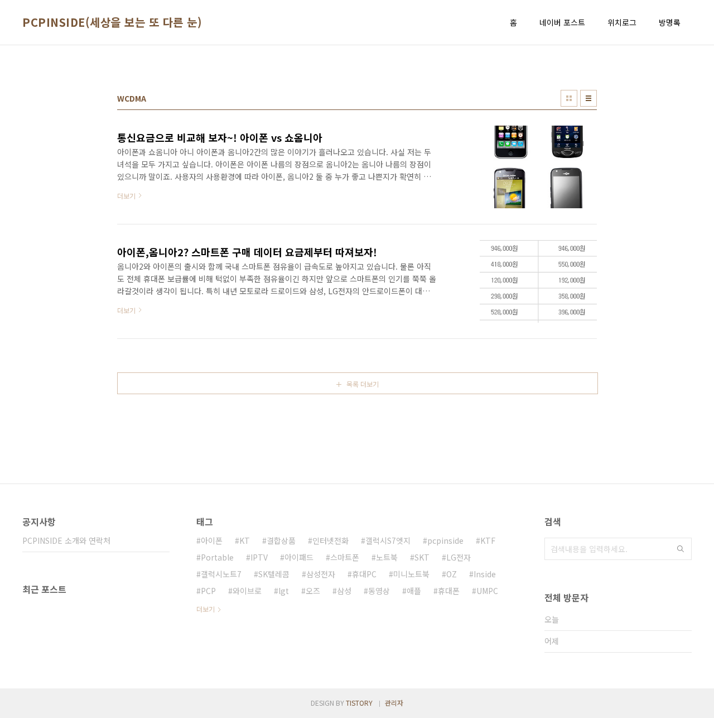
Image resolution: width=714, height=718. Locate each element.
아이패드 (298, 557)
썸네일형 (569, 98)
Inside (485, 574)
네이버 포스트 (562, 22)
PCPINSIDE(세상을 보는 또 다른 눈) (112, 22)
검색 (680, 548)
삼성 (344, 590)
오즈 (313, 590)
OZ (451, 574)
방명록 (670, 22)
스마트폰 (344, 557)
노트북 (387, 557)
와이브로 (247, 590)
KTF (487, 540)
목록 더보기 (362, 384)
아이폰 (212, 540)
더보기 (205, 609)
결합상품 (281, 540)
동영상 (379, 590)
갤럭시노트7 (221, 574)
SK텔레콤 (274, 574)
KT (244, 540)
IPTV (259, 557)
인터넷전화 (330, 540)
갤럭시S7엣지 (388, 540)
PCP (208, 590)
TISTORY (359, 702)
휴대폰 (449, 590)
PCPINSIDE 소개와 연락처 (66, 540)
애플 (414, 590)
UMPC (487, 590)
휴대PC (364, 574)
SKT (422, 557)
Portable (217, 557)
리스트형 (588, 98)
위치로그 (621, 22)
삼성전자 (320, 574)
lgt (283, 590)
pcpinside (445, 540)
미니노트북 (411, 574)
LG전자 (458, 557)
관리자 (394, 702)
